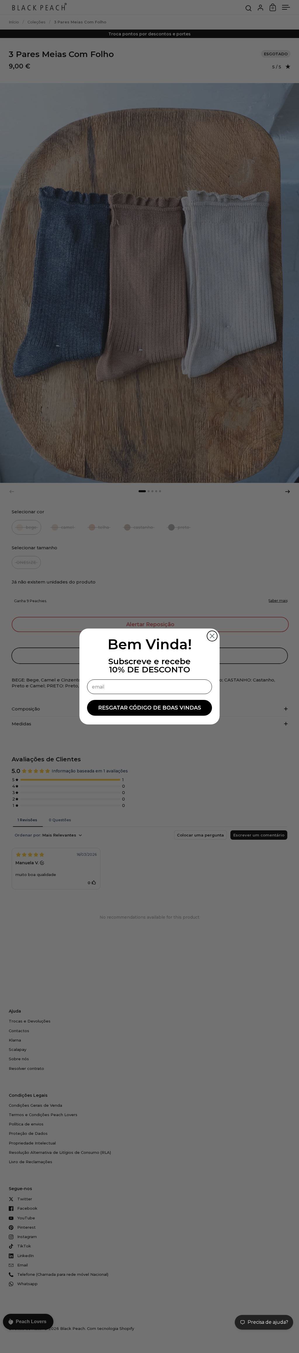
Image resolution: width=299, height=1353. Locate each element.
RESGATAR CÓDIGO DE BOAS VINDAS (149, 708)
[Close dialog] (212, 636)
